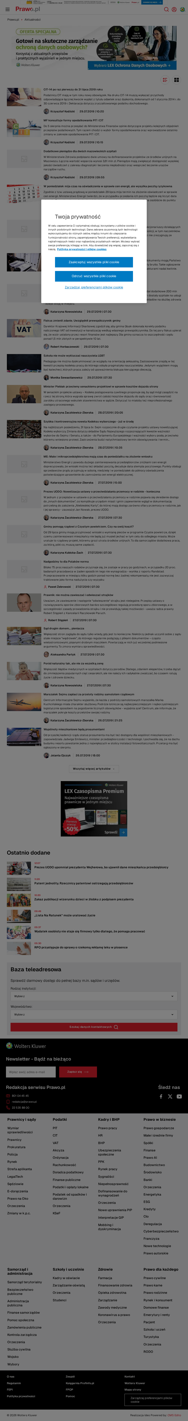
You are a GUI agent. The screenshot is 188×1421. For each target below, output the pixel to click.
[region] (94, 251)
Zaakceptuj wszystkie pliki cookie (94, 262)
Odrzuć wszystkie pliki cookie (94, 276)
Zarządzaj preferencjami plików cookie (94, 287)
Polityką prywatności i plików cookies (82, 249)
